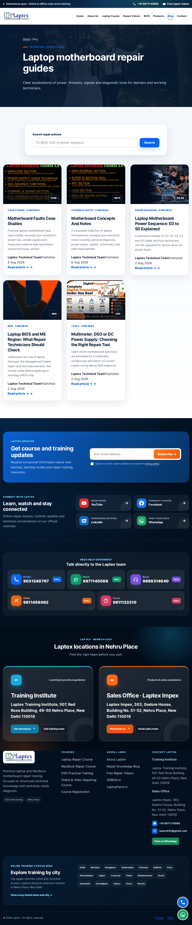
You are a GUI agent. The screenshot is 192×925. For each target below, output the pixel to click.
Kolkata (157, 867)
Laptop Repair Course (76, 759)
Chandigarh (102, 883)
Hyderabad (127, 867)
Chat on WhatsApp (165, 841)
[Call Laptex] (182, 902)
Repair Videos (131, 15)
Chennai (143, 867)
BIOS (147, 15)
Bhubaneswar (145, 875)
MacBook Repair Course (78, 766)
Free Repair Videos (120, 773)
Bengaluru (110, 867)
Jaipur (101, 875)
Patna (129, 875)
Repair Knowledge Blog (123, 766)
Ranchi (141, 883)
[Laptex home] (16, 16)
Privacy (159, 917)
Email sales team (148, 728)
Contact (182, 15)
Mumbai (95, 867)
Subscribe (167, 454)
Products (158, 15)
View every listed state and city (31, 895)
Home (80, 15)
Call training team (54, 728)
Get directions (24, 728)
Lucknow (116, 875)
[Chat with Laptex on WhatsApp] (182, 914)
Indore (117, 883)
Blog (170, 15)
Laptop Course (110, 15)
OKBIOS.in (114, 780)
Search (149, 142)
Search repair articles (47, 134)
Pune (169, 867)
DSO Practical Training (77, 773)
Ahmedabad (86, 875)
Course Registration (75, 792)
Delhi (82, 867)
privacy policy (152, 463)
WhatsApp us (120, 728)
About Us (92, 15)
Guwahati (85, 883)
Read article (18, 267)
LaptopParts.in (117, 787)
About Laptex (116, 759)
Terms (170, 917)
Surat (129, 883)
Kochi (161, 875)
